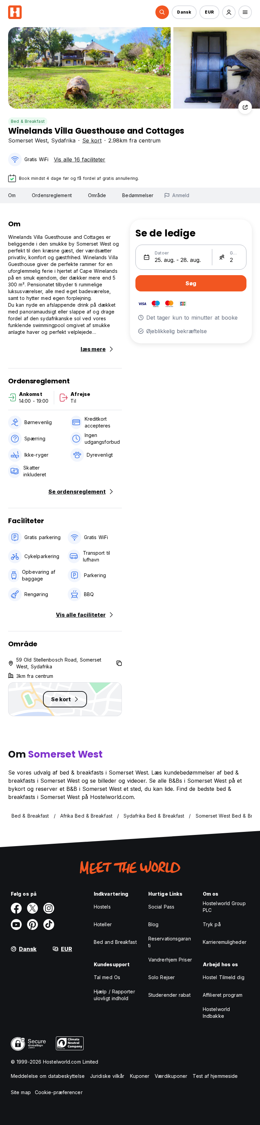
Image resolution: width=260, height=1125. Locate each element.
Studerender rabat (169, 995)
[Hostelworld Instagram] (48, 908)
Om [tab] (12, 195)
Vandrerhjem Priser (170, 959)
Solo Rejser (161, 977)
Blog (153, 924)
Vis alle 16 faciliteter (79, 159)
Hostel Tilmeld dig (223, 977)
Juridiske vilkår (107, 1076)
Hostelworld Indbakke (216, 1012)
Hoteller (103, 924)
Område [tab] (97, 195)
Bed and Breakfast (115, 942)
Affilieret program (222, 995)
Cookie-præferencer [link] (59, 1092)
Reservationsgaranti (169, 942)
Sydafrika (63, 140)
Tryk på (212, 924)
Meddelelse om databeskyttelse (48, 1076)
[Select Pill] (162, 12)
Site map (21, 1092)
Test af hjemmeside (215, 1076)
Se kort (92, 140)
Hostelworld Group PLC (224, 906)
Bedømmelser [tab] (137, 195)
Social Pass (161, 907)
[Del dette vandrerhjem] (245, 107)
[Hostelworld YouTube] (16, 924)
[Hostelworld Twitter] (32, 908)
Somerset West (27, 140)
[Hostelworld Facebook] (16, 908)
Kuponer (140, 1076)
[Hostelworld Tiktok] (48, 924)
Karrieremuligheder (224, 942)
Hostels (102, 907)
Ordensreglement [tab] (52, 195)
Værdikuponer (171, 1076)
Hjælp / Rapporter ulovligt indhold (114, 995)
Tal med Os (107, 977)
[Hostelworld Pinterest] (32, 924)
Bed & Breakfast (28, 121)
